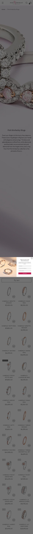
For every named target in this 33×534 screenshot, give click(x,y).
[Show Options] (30, 270)
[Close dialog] (32, 258)
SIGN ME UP (25, 273)
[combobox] (24, 270)
